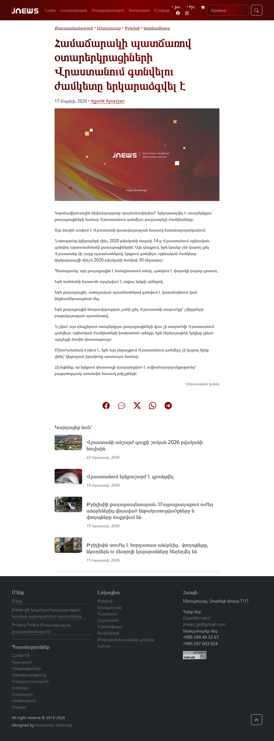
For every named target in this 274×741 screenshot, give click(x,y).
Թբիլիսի (132, 28)
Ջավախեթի (108, 633)
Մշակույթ (162, 10)
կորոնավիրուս (157, 28)
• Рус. (191, 6)
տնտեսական (24, 700)
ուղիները (20, 687)
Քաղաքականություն (108, 10)
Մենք (17, 601)
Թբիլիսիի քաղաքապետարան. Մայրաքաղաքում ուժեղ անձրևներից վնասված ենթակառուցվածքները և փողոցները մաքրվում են (149, 510)
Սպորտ (19, 707)
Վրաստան (107, 614)
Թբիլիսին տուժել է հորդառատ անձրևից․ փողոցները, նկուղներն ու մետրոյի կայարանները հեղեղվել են (147, 548)
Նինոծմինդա (109, 626)
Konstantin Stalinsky (53, 725)
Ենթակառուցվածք (29, 675)
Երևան (104, 646)
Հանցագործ (23, 694)
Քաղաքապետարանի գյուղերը (126, 639)
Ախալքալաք (109, 28)
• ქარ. (176, 6)
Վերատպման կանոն (202, 383)
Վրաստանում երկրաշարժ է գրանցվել (130, 476)
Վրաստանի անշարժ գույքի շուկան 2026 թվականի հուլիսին (144, 445)
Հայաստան (108, 620)
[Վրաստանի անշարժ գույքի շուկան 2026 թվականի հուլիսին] (68, 442)
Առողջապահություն (30, 681)
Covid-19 (20, 655)
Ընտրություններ (26, 668)
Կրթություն (22, 662)
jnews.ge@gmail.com (204, 624)
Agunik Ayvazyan (108, 101)
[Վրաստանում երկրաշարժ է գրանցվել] (68, 476)
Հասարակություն (73, 10)
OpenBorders (197, 618)
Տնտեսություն (139, 10)
